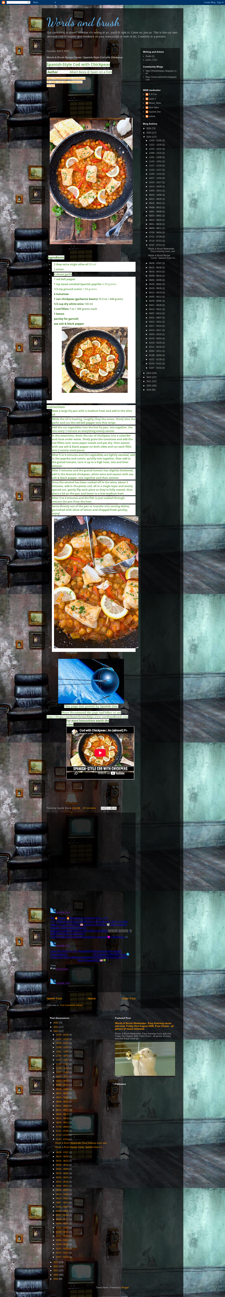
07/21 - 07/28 (155, 236)
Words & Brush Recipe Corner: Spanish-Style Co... (162, 256)
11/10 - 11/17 (155, 170)
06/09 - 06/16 (155, 276)
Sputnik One (155, 112)
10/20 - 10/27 (155, 182)
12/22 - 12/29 (155, 145)
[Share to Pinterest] (115, 808)
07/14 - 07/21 (155, 241)
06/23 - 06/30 (155, 267)
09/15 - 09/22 (155, 203)
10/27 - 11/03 (155, 178)
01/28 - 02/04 (155, 355)
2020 (149, 385)
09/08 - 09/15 (155, 207)
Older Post (129, 998)
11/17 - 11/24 (155, 165)
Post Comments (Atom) (71, 1005)
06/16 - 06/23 (155, 271)
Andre (148, 56)
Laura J (149, 60)
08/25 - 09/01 (155, 215)
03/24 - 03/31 (155, 322)
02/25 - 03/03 (155, 338)
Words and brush (83, 22)
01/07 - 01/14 (155, 368)
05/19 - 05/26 (155, 288)
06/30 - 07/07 (155, 263)
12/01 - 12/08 (155, 157)
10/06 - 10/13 (155, 190)
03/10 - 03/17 (155, 330)
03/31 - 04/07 (155, 317)
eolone (152, 116)
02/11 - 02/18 (155, 347)
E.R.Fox (153, 94)
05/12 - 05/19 (155, 292)
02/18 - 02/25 (155, 343)
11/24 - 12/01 (155, 161)
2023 (149, 373)
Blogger (125, 1287)
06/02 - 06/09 (155, 280)
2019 (149, 390)
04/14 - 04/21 (155, 309)
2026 (149, 128)
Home (92, 998)
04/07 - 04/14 (155, 313)
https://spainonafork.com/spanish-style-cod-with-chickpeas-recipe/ (66, 82)
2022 (149, 377)
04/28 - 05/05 (155, 301)
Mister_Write (155, 103)
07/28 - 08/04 (155, 232)
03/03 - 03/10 (155, 334)
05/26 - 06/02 (155, 284)
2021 (149, 381)
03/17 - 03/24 (155, 326)
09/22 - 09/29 (155, 199)
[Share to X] (108, 808)
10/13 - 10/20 (155, 186)
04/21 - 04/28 (155, 305)
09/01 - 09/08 (155, 211)
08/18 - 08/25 (155, 220)
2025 (149, 132)
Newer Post (54, 998)
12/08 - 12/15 (155, 153)
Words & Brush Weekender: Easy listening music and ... (162, 250)
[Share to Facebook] (111, 808)
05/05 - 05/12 (155, 297)
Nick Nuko (154, 107)
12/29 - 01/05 (155, 140)
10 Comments (89, 808)
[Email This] (102, 808)
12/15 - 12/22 (155, 149)
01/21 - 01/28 (155, 359)
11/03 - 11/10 (155, 174)
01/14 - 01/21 (155, 363)
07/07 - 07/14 (155, 245)
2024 (149, 137)
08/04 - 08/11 (155, 228)
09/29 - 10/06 (155, 195)
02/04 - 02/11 (155, 351)
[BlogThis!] (105, 808)
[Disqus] (91, 859)
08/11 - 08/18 (155, 224)
